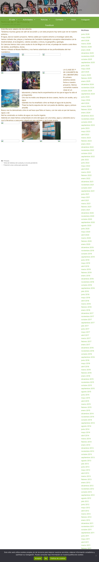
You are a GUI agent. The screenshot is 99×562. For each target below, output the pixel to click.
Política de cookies (58, 558)
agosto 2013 (86, 461)
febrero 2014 (86, 442)
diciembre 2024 (87, 84)
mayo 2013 (85, 470)
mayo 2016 (85, 363)
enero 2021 (85, 210)
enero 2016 (85, 376)
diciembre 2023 (87, 116)
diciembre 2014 (87, 413)
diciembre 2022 (87, 147)
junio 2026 (85, 34)
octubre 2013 (86, 454)
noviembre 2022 (87, 150)
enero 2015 (85, 410)
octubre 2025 (86, 59)
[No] (96, 555)
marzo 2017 (86, 338)
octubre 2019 (86, 254)
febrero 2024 (86, 109)
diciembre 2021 (87, 182)
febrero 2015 (86, 407)
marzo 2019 (86, 269)
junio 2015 (85, 395)
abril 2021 (85, 200)
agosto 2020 (86, 225)
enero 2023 (85, 144)
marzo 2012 (86, 514)
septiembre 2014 (88, 423)
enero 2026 (85, 50)
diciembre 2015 (87, 379)
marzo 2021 (86, 203)
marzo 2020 (86, 238)
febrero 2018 (86, 307)
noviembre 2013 (87, 451)
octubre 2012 (86, 492)
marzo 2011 (85, 545)
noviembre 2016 (87, 351)
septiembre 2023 (88, 125)
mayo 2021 (85, 197)
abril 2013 (85, 473)
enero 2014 (85, 445)
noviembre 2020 (87, 216)
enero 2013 (85, 482)
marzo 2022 (86, 172)
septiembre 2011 (87, 533)
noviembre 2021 (87, 185)
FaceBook (49, 25)
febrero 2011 (86, 548)
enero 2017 (85, 345)
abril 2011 (85, 542)
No (46, 558)
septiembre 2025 (88, 62)
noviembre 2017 (87, 316)
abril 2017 (85, 335)
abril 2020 (85, 235)
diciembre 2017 (87, 313)
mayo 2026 (85, 37)
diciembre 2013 (87, 448)
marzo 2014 (86, 439)
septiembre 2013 (88, 457)
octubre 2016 (86, 354)
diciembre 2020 (87, 213)
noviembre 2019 (87, 250)
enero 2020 (85, 244)
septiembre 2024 (88, 94)
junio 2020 (85, 229)
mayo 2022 (85, 166)
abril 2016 (85, 366)
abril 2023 (85, 134)
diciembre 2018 (87, 279)
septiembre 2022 (88, 156)
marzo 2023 (86, 138)
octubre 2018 (86, 285)
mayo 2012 (85, 508)
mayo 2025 (85, 69)
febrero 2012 (86, 517)
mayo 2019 (85, 263)
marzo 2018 (86, 304)
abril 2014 (85, 435)
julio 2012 (85, 501)
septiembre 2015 (88, 388)
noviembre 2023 (87, 119)
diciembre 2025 (87, 53)
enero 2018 (85, 310)
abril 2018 (85, 301)
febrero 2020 (86, 241)
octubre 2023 (86, 122)
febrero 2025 (86, 78)
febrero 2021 (86, 207)
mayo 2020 (85, 232)
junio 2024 (85, 97)
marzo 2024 (86, 106)
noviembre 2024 (87, 87)
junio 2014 (85, 429)
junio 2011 (85, 536)
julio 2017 (85, 326)
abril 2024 (85, 103)
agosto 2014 (86, 426)
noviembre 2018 (87, 282)
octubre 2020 (86, 219)
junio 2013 (85, 467)
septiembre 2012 (88, 495)
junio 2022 (85, 163)
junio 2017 (85, 329)
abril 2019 (85, 266)
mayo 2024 (85, 100)
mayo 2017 (85, 332)
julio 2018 (85, 291)
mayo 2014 (85, 432)
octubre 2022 (86, 153)
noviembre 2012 (87, 489)
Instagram (85, 19)
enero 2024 (85, 113)
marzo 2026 (86, 44)
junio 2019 (85, 260)
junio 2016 (85, 360)
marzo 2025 (86, 75)
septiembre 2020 (88, 222)
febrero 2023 (86, 141)
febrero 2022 (86, 175)
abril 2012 (85, 511)
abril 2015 (85, 401)
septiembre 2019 (88, 257)
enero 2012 (85, 520)
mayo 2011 (85, 539)
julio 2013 (85, 464)
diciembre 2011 (87, 523)
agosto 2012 (86, 498)
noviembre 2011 (87, 526)
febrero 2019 (86, 272)
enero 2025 (85, 81)
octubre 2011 (86, 529)
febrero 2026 (86, 47)
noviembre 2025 (87, 56)
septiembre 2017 (88, 323)
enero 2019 (85, 276)
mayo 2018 (85, 297)
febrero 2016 (86, 373)
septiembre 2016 (88, 357)
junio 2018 (85, 294)
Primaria (6, 161)
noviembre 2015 (87, 382)
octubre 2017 (86, 319)
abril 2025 (85, 72)
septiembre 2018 (88, 288)
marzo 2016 (86, 370)
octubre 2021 (86, 188)
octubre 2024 (86, 91)
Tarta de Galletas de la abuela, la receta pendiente (20, 163)
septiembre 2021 (88, 191)
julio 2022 (85, 160)
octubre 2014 (86, 420)
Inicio (73, 19)
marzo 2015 (86, 404)
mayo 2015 (85, 398)
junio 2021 (85, 194)
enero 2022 (85, 178)
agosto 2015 (86, 392)
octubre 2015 (86, 385)
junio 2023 (85, 128)
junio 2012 (85, 504)
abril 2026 (85, 40)
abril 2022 (85, 169)
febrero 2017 (86, 341)
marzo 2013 (86, 476)
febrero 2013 (86, 479)
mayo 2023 (85, 131)
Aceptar (38, 558)
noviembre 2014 (87, 417)
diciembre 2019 (87, 247)
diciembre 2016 (87, 348)
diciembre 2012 (87, 486)
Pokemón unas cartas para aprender (16, 165)
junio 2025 (85, 66)
